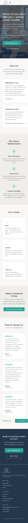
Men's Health (5, 483)
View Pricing (8, 99)
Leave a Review (21, 421)
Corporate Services (7, 485)
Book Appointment (12, 43)
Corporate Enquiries (12, 49)
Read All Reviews (7, 421)
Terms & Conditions (7, 498)
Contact (4, 496)
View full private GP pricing (14, 309)
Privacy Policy (5, 500)
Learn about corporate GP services (14, 123)
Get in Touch (14, 456)
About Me (5, 494)
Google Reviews (17, 327)
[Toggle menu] (10, 2)
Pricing (4, 487)
